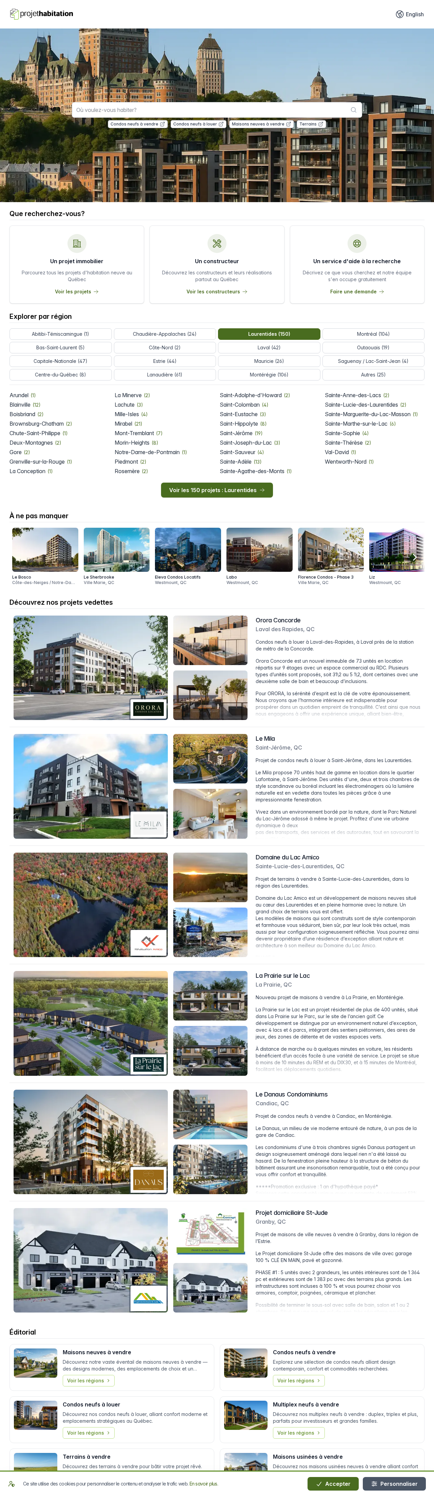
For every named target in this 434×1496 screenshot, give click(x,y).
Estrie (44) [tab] (165, 361)
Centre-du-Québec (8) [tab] (60, 374)
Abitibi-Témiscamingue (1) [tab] (60, 334)
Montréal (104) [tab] (373, 334)
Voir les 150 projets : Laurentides (213, 490)
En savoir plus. (204, 1484)
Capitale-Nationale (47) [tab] (60, 361)
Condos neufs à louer (195, 124)
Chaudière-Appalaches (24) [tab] (165, 334)
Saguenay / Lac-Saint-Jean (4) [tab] (373, 361)
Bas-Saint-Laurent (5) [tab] (60, 347)
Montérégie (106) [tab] (269, 374)
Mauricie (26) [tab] (269, 361)
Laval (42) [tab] (269, 347)
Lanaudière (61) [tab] (164, 374)
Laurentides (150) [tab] (269, 334)
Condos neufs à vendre (134, 124)
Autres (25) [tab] (373, 374)
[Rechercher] (353, 109)
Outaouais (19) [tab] (373, 347)
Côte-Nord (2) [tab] (165, 347)
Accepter (337, 1483)
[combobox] (216, 109)
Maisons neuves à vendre (258, 124)
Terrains (308, 124)
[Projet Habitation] (41, 14)
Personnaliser (398, 1483)
